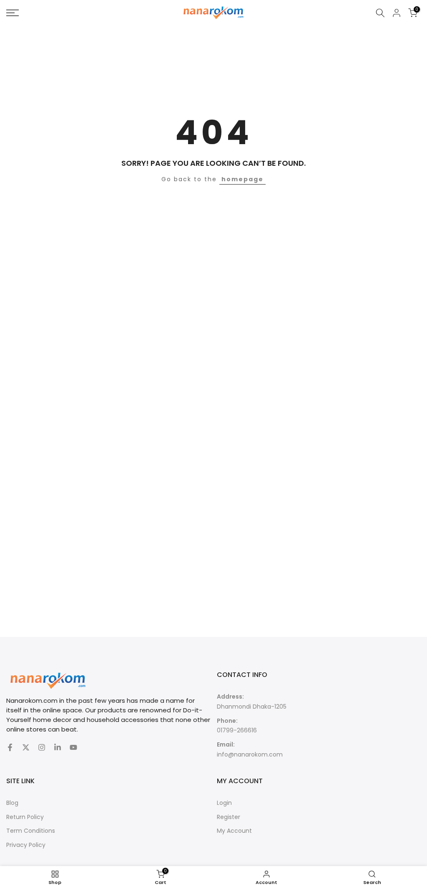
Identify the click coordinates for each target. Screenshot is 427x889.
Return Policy (25, 817)
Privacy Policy (25, 845)
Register (228, 817)
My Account (234, 831)
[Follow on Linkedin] (57, 747)
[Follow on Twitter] (26, 747)
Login (224, 803)
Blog (12, 803)
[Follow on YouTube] (73, 747)
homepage (242, 179)
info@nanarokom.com (250, 754)
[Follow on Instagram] (41, 747)
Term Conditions (30, 831)
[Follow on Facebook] (10, 747)
